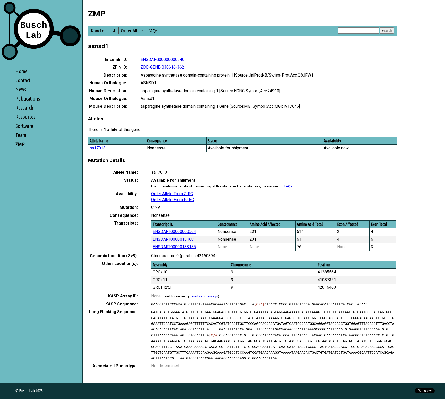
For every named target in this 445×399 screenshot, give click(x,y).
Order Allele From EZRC (172, 199)
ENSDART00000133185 (174, 246)
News (20, 89)
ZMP (20, 144)
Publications (27, 99)
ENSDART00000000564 (174, 231)
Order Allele (132, 31)
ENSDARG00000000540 (162, 59)
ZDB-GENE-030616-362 (162, 67)
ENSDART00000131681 (174, 239)
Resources (25, 117)
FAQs (153, 31)
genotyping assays (204, 296)
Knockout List (103, 31)
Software (24, 126)
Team (20, 135)
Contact (22, 80)
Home (21, 71)
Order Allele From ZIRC (172, 193)
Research (24, 108)
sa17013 (98, 148)
